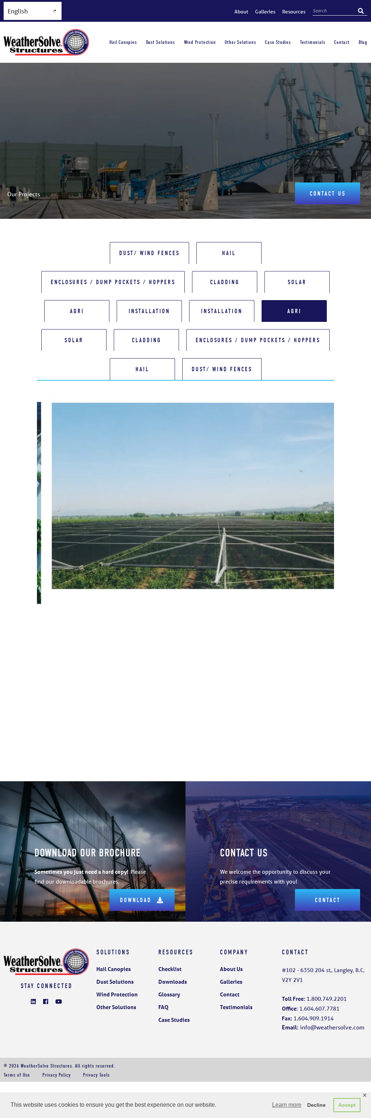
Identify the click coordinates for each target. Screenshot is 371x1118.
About (241, 11)
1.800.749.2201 (327, 998)
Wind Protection (200, 42)
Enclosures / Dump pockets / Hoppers (113, 282)
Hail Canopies (123, 42)
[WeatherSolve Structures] (46, 52)
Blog (363, 42)
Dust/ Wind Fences (149, 253)
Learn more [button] (286, 1105)
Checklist (170, 968)
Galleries (265, 11)
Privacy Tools (96, 1075)
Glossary (169, 994)
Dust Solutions (160, 42)
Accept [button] (347, 1105)
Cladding (224, 282)
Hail (229, 253)
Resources (293, 11)
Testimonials (312, 42)
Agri (77, 311)
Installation (149, 311)
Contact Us (328, 193)
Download (135, 900)
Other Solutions (240, 42)
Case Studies (278, 42)
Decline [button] (316, 1105)
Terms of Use (17, 1075)
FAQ (163, 1007)
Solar (297, 282)
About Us (231, 968)
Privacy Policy (56, 1075)
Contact (342, 42)
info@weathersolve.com (323, 1027)
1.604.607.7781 (319, 1008)
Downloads (172, 981)
